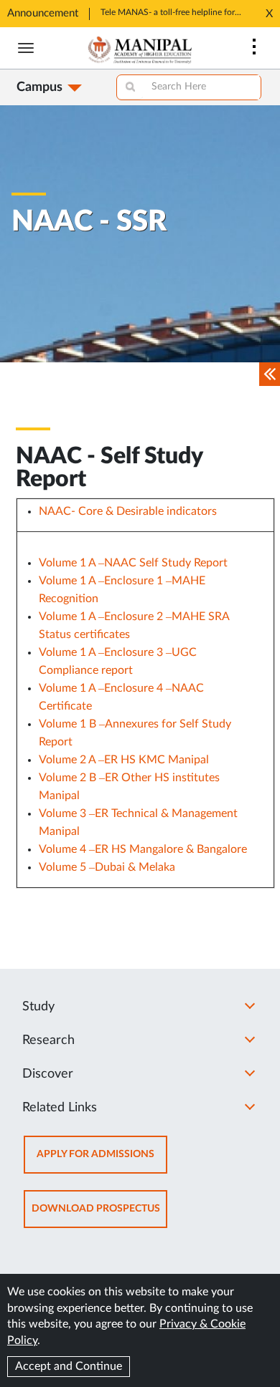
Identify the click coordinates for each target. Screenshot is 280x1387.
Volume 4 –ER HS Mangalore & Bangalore (143, 849)
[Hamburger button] (26, 48)
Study (38, 1006)
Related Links (59, 1107)
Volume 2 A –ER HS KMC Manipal (124, 759)
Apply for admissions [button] (102, 1161)
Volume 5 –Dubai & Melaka (107, 867)
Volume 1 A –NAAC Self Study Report (133, 563)
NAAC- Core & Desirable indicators (128, 511)
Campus (39, 87)
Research (48, 1040)
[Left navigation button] (269, 374)
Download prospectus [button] (99, 1215)
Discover (47, 1074)
